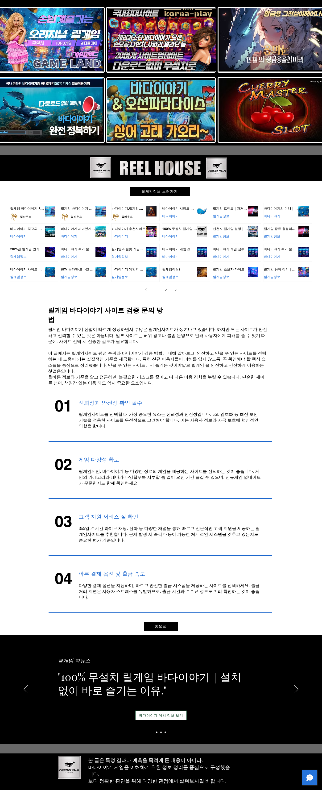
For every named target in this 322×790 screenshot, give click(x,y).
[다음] (296, 689)
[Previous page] (146, 290)
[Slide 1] (156, 732)
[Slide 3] (165, 732)
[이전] (26, 689)
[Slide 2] (161, 732)
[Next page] (176, 290)
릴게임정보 (221, 216)
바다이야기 (170, 216)
